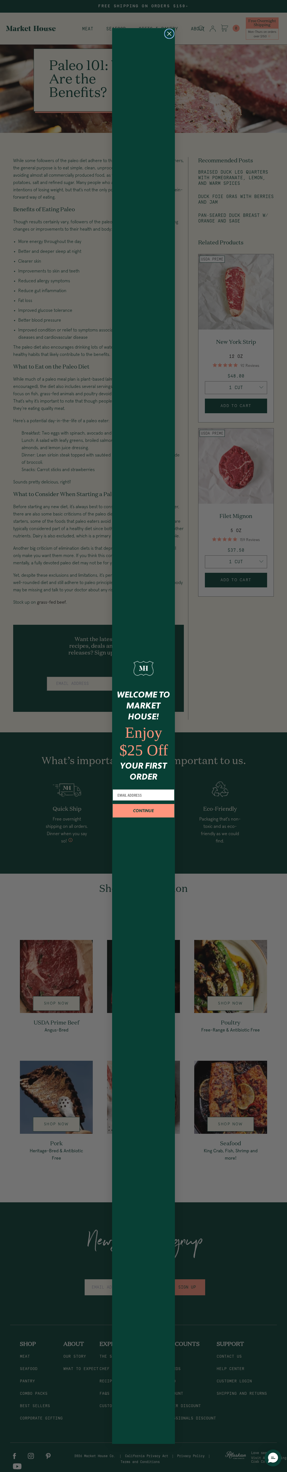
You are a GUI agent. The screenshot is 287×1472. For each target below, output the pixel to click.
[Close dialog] (169, 33)
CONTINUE (143, 811)
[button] (273, 1458)
